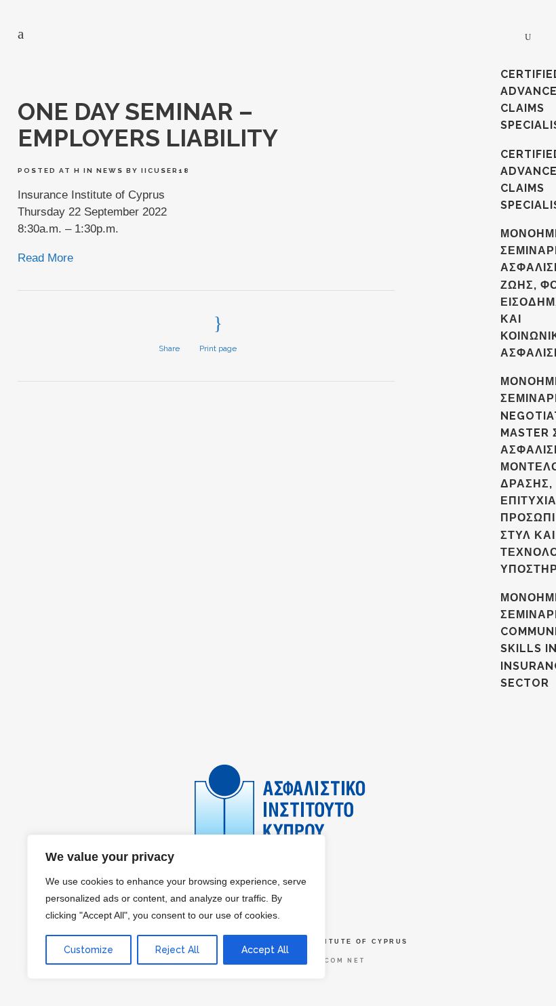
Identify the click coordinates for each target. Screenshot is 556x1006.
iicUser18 (165, 170)
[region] (176, 906)
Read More (45, 258)
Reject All (177, 949)
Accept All (265, 949)
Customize (88, 949)
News (109, 170)
